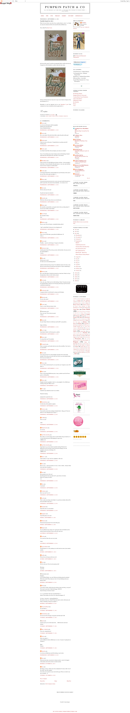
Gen (42, 666)
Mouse (43, 179)
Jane (42, 472)
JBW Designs (86, 325)
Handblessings (84, 319)
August (77, 256)
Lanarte (83, 329)
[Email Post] (56, 114)
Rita (42, 484)
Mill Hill (79, 332)
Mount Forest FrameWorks (84, 334)
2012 (76, 231)
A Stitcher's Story (78, 135)
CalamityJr (44, 344)
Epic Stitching (78, 139)
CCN (81, 307)
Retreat (81, 343)
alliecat (43, 232)
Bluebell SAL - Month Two (81, 252)
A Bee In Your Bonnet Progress (80, 161)
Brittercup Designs (86, 304)
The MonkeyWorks (82, 349)
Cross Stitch (55, 116)
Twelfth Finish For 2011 (46, 21)
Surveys (78, 348)
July (77, 258)
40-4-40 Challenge (81, 298)
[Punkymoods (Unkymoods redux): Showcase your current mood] (81, 57)
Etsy (78, 314)
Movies (74, 335)
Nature (83, 335)
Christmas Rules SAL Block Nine (82, 246)
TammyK (43, 506)
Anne (43, 352)
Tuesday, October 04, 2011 (48, 675)
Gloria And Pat (78, 319)
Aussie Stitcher (45, 546)
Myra (43, 371)
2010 (76, 273)
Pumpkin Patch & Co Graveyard (79, 95)
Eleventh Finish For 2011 (81, 248)
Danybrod (88, 311)
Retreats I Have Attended (79, 166)
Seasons (88, 345)
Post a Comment (43, 678)
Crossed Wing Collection (81, 311)
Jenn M (43, 213)
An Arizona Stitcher (79, 145)
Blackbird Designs (78, 303)
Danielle (43, 651)
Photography (78, 338)
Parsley (43, 149)
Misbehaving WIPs (78, 146)
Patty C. (43, 456)
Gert (42, 562)
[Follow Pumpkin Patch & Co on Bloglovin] (79, 62)
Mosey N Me (75, 334)
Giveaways (87, 317)
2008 (76, 276)
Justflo (43, 555)
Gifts (81, 317)
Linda (43, 536)
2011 (76, 233)
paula (43, 620)
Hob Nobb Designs (76, 322)
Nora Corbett (80, 337)
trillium (43, 140)
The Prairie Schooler (80, 350)
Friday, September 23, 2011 (48, 517)
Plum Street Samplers (84, 340)
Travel (76, 352)
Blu (42, 258)
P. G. (42, 388)
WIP (75, 354)
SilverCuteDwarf (45, 606)
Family (88, 314)
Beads (83, 301)
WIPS (47, 15)
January (77, 270)
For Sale (87, 315)
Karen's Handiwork (79, 169)
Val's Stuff (82, 352)
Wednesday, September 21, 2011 (49, 130)
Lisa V (43, 330)
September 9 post (64, 104)
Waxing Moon (87, 352)
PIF (85, 338)
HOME (42, 15)
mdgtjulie (44, 513)
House (74, 323)
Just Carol (77, 174)
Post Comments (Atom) (50, 683)
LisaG (43, 498)
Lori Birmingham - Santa (79, 175)
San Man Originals (81, 345)
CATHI (43, 417)
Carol (43, 280)
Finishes (61, 116)
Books (87, 303)
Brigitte (43, 527)
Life (74, 331)
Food (83, 316)
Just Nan (87, 327)
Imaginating (86, 323)
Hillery (43, 205)
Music (80, 335)
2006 (76, 280)
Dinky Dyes (77, 312)
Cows (74, 105)
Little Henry (77, 136)
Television (82, 348)
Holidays (85, 322)
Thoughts (88, 351)
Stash (76, 346)
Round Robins (86, 343)
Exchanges (83, 314)
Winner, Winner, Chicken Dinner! (82, 254)
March (77, 266)
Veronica (43, 409)
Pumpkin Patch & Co (65, 7)
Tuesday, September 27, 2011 (48, 610)
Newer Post (42, 681)
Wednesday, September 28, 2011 (49, 655)
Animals (79, 300)
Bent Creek (49, 27)
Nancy (43, 380)
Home (56, 681)
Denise (43, 337)
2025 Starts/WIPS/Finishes (80, 170)
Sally (43, 188)
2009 (76, 275)
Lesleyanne (44, 290)
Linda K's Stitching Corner (80, 160)
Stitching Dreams (78, 149)
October (78, 239)
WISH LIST (57, 15)
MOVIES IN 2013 (79, 15)
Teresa (43, 123)
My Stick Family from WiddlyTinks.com (65, 711)
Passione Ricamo (87, 337)
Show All (88, 178)
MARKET (64, 15)
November (78, 237)
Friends (75, 317)
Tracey (43, 363)
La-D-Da (78, 329)
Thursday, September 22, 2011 (49, 385)
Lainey (43, 304)
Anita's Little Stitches (77, 98)
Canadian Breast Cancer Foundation (80, 97)
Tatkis (43, 636)
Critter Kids (76, 309)
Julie (43, 658)
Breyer (74, 103)
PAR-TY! (77, 242)
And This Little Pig (46, 434)
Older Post (69, 681)
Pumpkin (84, 22)
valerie (43, 170)
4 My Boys (75, 298)
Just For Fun (80, 328)
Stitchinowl (44, 248)
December (78, 235)
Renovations (75, 343)
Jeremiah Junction (76, 326)
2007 (76, 278)
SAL (74, 345)
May (77, 262)
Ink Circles (75, 325)
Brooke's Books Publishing (80, 306)
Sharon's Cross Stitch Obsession (81, 165)
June (77, 260)
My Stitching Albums (77, 93)
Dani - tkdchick (45, 629)
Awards (79, 301)
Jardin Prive (81, 325)
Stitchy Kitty (83, 346)
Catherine (44, 491)
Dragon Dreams (83, 312)
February (78, 268)
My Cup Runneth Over (80, 250)
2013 (76, 229)
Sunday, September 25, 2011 (48, 552)
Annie (43, 133)
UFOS (51, 15)
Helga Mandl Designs (81, 320)
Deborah (43, 297)
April (77, 264)
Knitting (74, 329)
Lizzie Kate (82, 331)
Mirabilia (85, 332)
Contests (86, 307)
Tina (43, 463)
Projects (66, 116)
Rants (86, 342)
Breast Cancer (76, 304)
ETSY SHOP (70, 15)
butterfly (43, 198)
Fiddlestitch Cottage (77, 100)
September (78, 241)
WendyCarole (44, 427)
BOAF (83, 303)
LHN (87, 329)
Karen (43, 320)
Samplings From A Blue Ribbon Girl (81, 129)
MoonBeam (44, 160)
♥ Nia (43, 585)
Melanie (43, 271)
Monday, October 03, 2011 (47, 663)
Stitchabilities (44, 402)
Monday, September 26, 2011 (48, 582)
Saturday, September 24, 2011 (49, 533)
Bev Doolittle (76, 102)
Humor (79, 323)
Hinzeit (87, 320)
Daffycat (43, 222)
